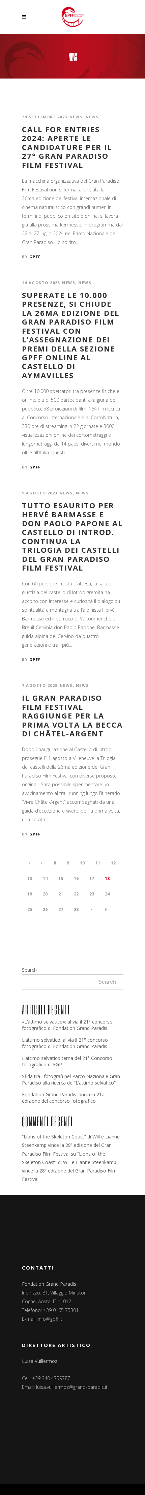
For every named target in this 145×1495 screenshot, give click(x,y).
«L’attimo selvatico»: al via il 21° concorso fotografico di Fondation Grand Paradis (67, 1024)
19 (29, 894)
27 (60, 909)
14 (45, 878)
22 (76, 894)
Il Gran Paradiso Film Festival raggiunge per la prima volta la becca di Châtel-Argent (72, 715)
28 (76, 909)
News (76, 116)
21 (60, 894)
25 (29, 909)
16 (76, 878)
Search (29, 970)
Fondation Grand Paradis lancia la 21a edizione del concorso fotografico (63, 1097)
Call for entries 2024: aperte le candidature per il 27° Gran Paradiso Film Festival (67, 147)
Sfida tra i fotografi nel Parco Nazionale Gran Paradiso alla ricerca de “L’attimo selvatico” (71, 1079)
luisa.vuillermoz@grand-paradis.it (72, 1387)
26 (45, 909)
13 (29, 878)
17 (91, 878)
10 (82, 863)
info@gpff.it (50, 1319)
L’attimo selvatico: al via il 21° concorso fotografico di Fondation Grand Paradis (65, 1043)
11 (97, 863)
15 (60, 878)
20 (45, 894)
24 (107, 894)
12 (113, 863)
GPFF (35, 256)
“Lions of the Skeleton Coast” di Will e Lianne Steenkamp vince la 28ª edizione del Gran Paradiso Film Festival (71, 1145)
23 (91, 894)
